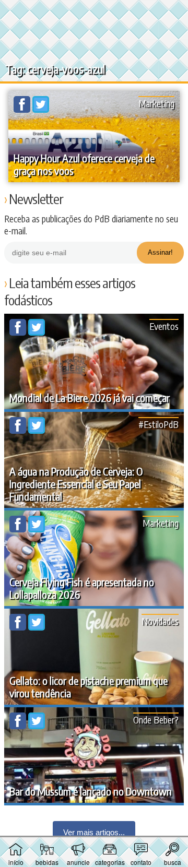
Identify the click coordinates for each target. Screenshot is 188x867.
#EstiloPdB (158, 424)
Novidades (160, 621)
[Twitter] (40, 109)
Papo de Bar (94, 13)
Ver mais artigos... (94, 832)
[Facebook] (23, 109)
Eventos (164, 326)
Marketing (156, 103)
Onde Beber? (156, 720)
